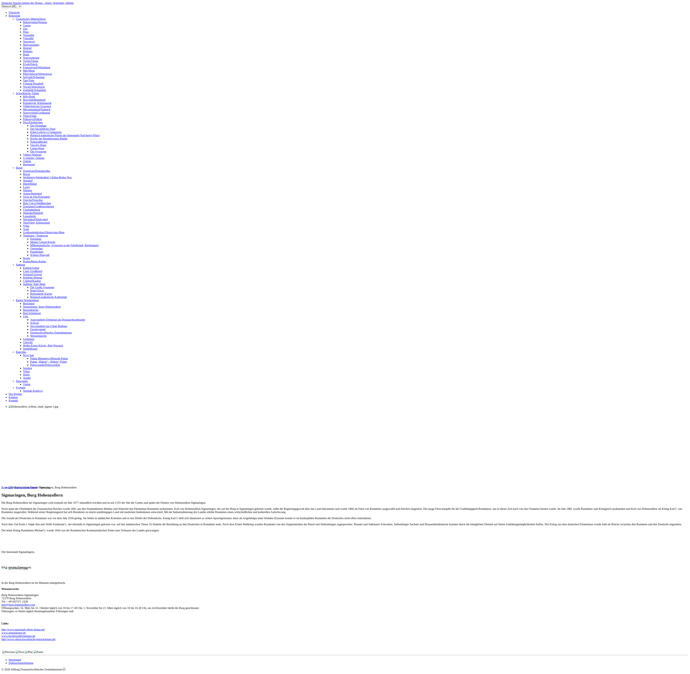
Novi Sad (28, 355)
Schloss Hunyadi (39, 255)
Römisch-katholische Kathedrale (48, 297)
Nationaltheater (38, 141)
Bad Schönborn (32, 313)
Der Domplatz (38, 125)
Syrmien (20, 387)
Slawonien (22, 381)
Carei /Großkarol (32, 271)
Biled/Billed (30, 183)
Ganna (27, 25)
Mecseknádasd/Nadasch (36, 109)
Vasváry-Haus (38, 145)
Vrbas (26, 371)
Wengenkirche (38, 335)
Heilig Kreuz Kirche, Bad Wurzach (43, 345)
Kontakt (13, 400)
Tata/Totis (28, 80)
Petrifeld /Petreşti (32, 277)
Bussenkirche (30, 309)
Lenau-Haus (37, 148)
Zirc (25, 28)
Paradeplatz (36, 251)
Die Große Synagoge (42, 287)
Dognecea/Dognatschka (36, 170)
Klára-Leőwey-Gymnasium (45, 132)
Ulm (25, 316)
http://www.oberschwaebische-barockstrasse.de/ (28, 639)
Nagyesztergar (31, 57)
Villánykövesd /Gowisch (37, 106)
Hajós (26, 374)
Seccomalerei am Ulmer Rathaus (48, 326)
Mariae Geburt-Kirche (42, 242)
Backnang (28, 303)
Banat (19, 167)
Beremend (29, 164)
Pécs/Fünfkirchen (33, 122)
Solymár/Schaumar (34, 77)
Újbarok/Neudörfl (33, 83)
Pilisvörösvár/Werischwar (37, 73)
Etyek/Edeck (30, 64)
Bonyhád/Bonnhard (34, 99)
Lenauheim (29, 216)
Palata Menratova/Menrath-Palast (49, 358)
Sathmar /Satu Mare (34, 284)
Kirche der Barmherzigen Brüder (49, 138)
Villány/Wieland (32, 154)
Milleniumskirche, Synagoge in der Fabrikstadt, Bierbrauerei (64, 245)
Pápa (26, 31)
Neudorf (28, 180)
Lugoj (26, 187)
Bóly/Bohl (29, 96)
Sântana (27, 190)
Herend (27, 48)
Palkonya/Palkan (32, 119)
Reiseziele (14, 15)
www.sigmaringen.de (13, 632)
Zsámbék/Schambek (34, 90)
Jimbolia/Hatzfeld (33, 212)
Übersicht (14, 12)
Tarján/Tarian (30, 61)
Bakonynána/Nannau (35, 22)
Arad (26, 229)
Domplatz (35, 238)
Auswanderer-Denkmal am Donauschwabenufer (57, 319)
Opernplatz (36, 248)
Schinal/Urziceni (32, 274)
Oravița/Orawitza (33, 200)
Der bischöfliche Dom (42, 128)
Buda (26, 54)
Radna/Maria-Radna (34, 261)
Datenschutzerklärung (21, 662)
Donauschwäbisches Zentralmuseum (51, 332)
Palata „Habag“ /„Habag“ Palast (48, 361)
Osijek (26, 384)
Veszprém (28, 35)
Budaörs (28, 51)
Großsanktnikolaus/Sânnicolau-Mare (44, 232)
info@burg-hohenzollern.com (18, 604)
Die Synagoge (38, 151)
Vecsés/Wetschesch (34, 86)
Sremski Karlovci (33, 390)
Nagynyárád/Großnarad (36, 112)
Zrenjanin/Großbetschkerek (38, 206)
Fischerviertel (37, 329)
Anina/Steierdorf (32, 193)
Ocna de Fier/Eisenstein (36, 196)
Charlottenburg (31, 209)
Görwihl (28, 342)
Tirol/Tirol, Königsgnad (36, 222)
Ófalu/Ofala (29, 115)
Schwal (34, 322)
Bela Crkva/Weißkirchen (37, 203)
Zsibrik (27, 161)
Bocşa (26, 174)
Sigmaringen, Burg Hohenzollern (42, 306)
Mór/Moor (29, 70)
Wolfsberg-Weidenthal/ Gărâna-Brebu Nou (47, 177)
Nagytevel (29, 41)
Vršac (26, 225)
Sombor (27, 368)
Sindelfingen (30, 348)
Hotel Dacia (37, 290)
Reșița (26, 258)
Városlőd (28, 38)
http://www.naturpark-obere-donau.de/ (23, 629)
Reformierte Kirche (41, 293)
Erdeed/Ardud (31, 267)
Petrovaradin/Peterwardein (45, 364)
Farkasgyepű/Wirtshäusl (36, 67)
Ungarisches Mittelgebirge (31, 18)
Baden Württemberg (27, 300)
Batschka (21, 352)
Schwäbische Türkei (27, 93)
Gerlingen (28, 339)
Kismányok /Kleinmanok (37, 103)
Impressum (15, 659)
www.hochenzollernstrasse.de (18, 636)
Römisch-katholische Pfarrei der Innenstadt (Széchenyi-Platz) (65, 135)
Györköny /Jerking (33, 158)
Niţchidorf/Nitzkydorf (35, 219)
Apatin (27, 377)
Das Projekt (15, 394)
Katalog (13, 397)
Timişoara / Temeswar (35, 235)
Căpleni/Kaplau (32, 280)
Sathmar (20, 264)
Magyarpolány (31, 44)
